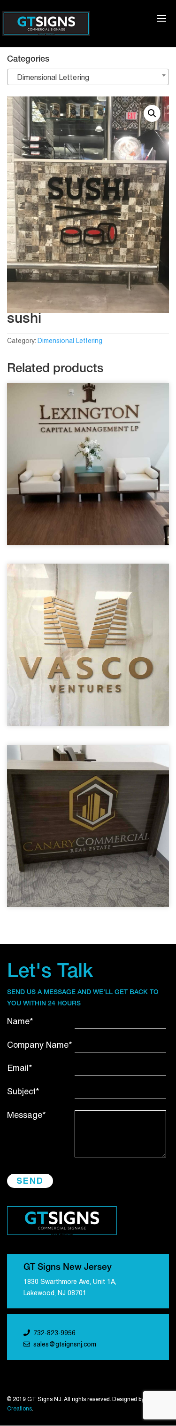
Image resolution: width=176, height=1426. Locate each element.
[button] (152, 113)
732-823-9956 (54, 1333)
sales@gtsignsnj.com (64, 1345)
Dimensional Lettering (70, 341)
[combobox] (88, 77)
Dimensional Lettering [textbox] (50, 78)
